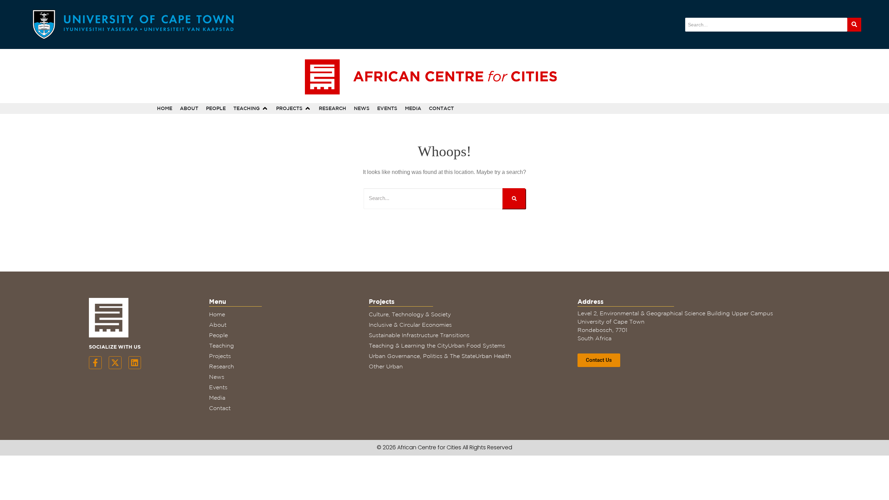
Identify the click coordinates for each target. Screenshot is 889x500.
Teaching (221, 345)
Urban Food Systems (476, 345)
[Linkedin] (134, 362)
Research (221, 366)
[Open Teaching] (264, 108)
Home (217, 314)
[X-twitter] (115, 362)
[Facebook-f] (95, 362)
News (216, 377)
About (217, 325)
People (218, 335)
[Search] (854, 25)
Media (217, 397)
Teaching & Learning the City (408, 345)
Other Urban (386, 366)
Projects (220, 356)
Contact (220, 408)
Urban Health (493, 356)
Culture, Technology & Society (410, 314)
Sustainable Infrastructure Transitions (419, 335)
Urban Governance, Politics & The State (422, 356)
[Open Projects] (307, 108)
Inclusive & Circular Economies (410, 325)
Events (218, 387)
